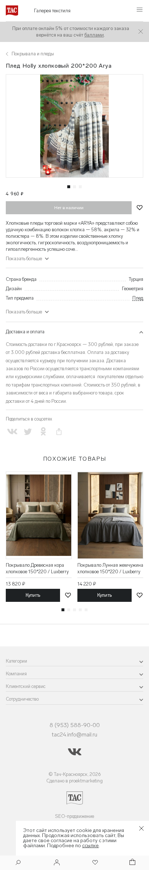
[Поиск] (18, 863)
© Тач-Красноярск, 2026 (74, 774)
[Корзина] (131, 863)
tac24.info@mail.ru (74, 734)
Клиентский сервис (26, 686)
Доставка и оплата (25, 331)
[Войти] (56, 863)
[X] (27, 431)
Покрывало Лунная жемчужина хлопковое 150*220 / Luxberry (110, 568)
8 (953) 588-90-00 (75, 725)
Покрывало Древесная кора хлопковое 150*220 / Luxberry (37, 568)
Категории (16, 661)
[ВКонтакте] (12, 431)
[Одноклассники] (43, 431)
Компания (16, 673)
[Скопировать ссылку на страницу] (59, 431)
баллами (94, 35)
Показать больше (24, 311)
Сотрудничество (22, 699)
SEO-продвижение (74, 816)
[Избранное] (94, 863)
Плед (137, 298)
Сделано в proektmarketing (74, 781)
